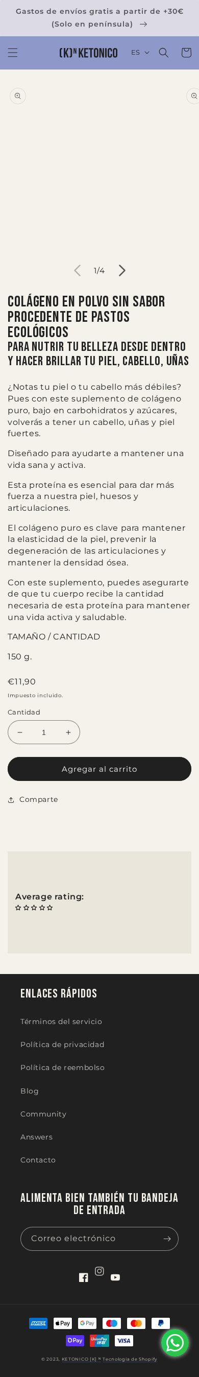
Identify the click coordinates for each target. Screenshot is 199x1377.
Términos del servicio (61, 1021)
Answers (36, 1137)
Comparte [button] (38, 799)
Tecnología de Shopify (130, 1359)
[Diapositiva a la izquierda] (77, 270)
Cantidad (24, 712)
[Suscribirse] (167, 1239)
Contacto (38, 1160)
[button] (13, 52)
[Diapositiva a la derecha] (122, 270)
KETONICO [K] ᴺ (81, 1359)
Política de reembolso (62, 1067)
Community (43, 1114)
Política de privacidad (62, 1044)
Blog (29, 1091)
